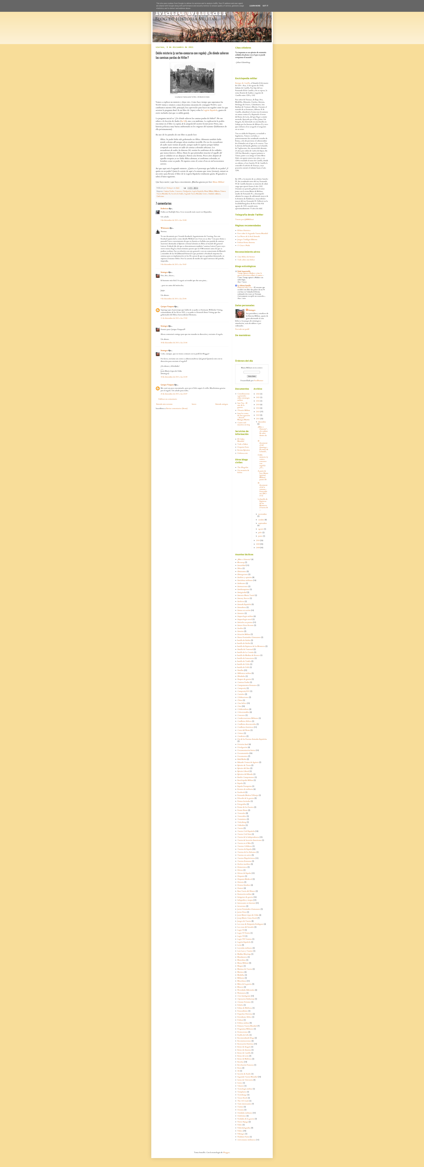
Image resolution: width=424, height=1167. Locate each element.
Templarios (241, 1092)
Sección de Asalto (177, 194)
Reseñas (240, 1062)
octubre (261, 520)
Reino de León (243, 1056)
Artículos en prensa (245, 622)
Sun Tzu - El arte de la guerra (242, 405)
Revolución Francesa (245, 1065)
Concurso (178, 191)
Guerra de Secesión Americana (249, 840)
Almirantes (241, 571)
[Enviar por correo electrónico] (189, 188)
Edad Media (241, 759)
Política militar (243, 1023)
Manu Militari (208, 191)
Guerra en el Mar (244, 843)
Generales (241, 813)
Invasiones (241, 906)
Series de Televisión (245, 1080)
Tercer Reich (242, 1098)
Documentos (242, 756)
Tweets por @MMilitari (244, 219)
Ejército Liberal (243, 771)
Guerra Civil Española (246, 831)
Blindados (241, 676)
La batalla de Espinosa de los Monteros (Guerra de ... (263, 504)
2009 (258, 544)
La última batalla (244, 285)
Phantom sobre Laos (245, 287)
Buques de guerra (244, 679)
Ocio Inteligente (243, 996)
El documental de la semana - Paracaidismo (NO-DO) (262, 489)
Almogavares (242, 574)
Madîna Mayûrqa (244, 954)
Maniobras (241, 960)
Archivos (240, 601)
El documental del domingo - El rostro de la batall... (263, 446)
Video (239, 1125)
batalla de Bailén (243, 640)
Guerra (240, 828)
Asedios (240, 628)
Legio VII (241, 936)
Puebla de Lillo (243, 1035)
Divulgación (187, 191)
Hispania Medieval (244, 879)
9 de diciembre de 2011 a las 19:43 (173, 264)
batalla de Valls (243, 667)
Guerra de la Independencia (248, 837)
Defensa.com (242, 453)
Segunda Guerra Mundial (193, 194)
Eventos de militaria (245, 789)
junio (260, 536)
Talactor (240, 1086)
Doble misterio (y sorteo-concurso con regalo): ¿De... (263, 461)
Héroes (240, 870)
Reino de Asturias (244, 1050)
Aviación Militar (243, 634)
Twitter (240, 1107)
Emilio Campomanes (245, 777)
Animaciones (242, 586)
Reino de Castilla (244, 1053)
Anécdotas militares (245, 580)
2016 (258, 401)
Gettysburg (241, 822)
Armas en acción (243, 610)
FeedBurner (258, 380)
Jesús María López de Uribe (248, 915)
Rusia (239, 1068)
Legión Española (210, 110)
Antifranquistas (243, 589)
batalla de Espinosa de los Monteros (251, 646)
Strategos (164, 272)
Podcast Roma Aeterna (246, 242)
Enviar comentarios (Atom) (176, 408)
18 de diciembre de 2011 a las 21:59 (174, 377)
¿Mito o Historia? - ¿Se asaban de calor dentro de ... (263, 432)
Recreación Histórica (245, 1044)
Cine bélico (241, 703)
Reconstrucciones (244, 1041)
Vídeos (240, 1131)
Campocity (241, 688)
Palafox (240, 1005)
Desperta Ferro (243, 447)
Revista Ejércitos (243, 450)
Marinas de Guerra (244, 969)
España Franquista (244, 786)
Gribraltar (241, 825)
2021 (258, 397)
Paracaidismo (242, 1011)
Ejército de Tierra (244, 765)
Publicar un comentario (167, 399)
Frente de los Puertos (245, 807)
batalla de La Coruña (245, 652)
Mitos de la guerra (244, 984)
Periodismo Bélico (244, 1017)
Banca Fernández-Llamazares (249, 637)
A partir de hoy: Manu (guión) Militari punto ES (263, 475)
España (240, 783)
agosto (261, 529)
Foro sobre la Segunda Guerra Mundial (252, 233)
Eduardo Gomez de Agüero (248, 762)
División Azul (242, 744)
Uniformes (160, 196)
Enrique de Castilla (242, 83)
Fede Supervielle (244, 271)
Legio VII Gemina (244, 939)
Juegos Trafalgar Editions (247, 239)
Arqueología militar (245, 616)
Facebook (241, 792)
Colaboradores (243, 709)
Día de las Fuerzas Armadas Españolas (252, 739)
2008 (258, 547)
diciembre (262, 422)
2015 (258, 404)
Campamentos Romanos (247, 685)
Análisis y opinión (244, 577)
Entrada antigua (221, 404)
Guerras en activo (244, 855)
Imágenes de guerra (245, 897)
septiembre (262, 523)
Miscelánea (241, 981)
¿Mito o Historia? (244, 559)
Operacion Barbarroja (245, 999)
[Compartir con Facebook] (195, 188)
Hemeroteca (242, 867)
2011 (258, 418)
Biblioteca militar (244, 673)
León (239, 945)
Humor (240, 888)
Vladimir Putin (243, 1137)
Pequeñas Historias (244, 1014)
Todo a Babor (242, 444)
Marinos (240, 972)
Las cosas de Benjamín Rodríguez (250, 924)
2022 (258, 394)
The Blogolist (242, 467)
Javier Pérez (241, 912)
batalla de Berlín (243, 643)
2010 (258, 540)
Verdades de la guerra (245, 1119)
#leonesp (240, 562)
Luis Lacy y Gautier (245, 951)
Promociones (242, 1032)
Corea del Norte (243, 730)
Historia (240, 882)
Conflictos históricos (245, 727)
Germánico (241, 819)
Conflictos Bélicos (244, 721)
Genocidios (241, 816)
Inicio (194, 404)
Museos (240, 987)
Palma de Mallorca (244, 1008)
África (239, 568)
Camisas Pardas (169, 191)
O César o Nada (243, 245)
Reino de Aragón (244, 1047)
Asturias (240, 631)
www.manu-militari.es (246, 1140)
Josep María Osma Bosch (247, 918)
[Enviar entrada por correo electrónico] (184, 188)
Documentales (243, 753)
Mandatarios (242, 957)
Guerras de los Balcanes (246, 852)
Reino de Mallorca (244, 1059)
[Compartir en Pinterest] (197, 188)
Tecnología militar (244, 1089)
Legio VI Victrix (243, 933)
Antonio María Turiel (245, 595)
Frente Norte (242, 810)
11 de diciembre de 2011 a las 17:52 (174, 318)
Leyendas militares (244, 948)
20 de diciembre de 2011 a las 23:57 (174, 394)
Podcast (240, 1020)
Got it (265, 6)
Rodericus (164, 208)
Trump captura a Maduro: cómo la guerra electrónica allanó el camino (250, 274)
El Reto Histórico (244, 230)
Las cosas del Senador (245, 927)
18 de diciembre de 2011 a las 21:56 (174, 342)
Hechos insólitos (243, 864)
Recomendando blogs (245, 1038)
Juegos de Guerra (244, 921)
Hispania (240, 876)
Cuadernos (241, 736)
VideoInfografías (244, 1128)
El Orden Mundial (240, 440)
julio (260, 532)
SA (169, 194)
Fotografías (241, 804)
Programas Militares (245, 1029)
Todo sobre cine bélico (246, 260)
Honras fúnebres (243, 885)
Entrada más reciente (164, 404)
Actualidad (241, 565)
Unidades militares (214, 194)
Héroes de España (244, 873)
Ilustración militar (244, 894)
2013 (258, 411)
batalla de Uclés (243, 664)
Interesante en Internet (246, 903)
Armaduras (241, 607)
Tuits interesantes (244, 1104)
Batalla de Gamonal (245, 649)
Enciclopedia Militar (245, 780)
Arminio (240, 613)
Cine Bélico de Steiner (246, 257)
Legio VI (240, 930)
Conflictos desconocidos (246, 724)
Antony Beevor (243, 598)
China (239, 700)
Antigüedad (242, 592)
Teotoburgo (242, 1095)
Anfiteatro (241, 583)
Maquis (240, 966)
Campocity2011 (243, 691)
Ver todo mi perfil (242, 329)
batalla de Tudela (244, 661)
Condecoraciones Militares (247, 718)
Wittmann (165, 228)
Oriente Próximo (244, 1002)
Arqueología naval (244, 619)
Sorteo (205, 194)
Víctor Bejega (242, 1122)
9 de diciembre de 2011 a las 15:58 (173, 220)
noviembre (262, 514)
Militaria (217, 191)
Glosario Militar (243, 410)
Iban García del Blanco (246, 891)
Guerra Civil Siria (244, 834)
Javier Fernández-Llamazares (248, 909)
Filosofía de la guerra (245, 798)
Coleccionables (243, 712)
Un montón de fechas (243, 471)
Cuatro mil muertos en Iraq (243, 423)
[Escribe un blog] (191, 188)
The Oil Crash (243, 1101)
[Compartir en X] (193, 188)
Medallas (240, 975)
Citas (239, 706)
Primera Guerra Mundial (247, 1026)
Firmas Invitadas (243, 801)
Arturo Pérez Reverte (245, 625)
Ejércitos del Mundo (245, 774)
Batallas (240, 670)
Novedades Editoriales (246, 990)
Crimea (240, 733)
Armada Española (244, 604)
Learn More (254, 6)
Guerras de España (244, 849)
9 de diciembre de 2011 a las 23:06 (173, 298)
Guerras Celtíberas (244, 846)
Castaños (240, 694)
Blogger (226, 1152)
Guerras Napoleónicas (246, 858)
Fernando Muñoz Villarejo (247, 795)
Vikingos (241, 1134)
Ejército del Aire (243, 768)
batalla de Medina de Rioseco (248, 655)
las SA (183, 121)
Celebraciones (242, 697)
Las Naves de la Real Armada (248, 236)
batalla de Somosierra (245, 658)
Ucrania (240, 1110)
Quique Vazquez (167, 306)
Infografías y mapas (245, 900)
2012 (258, 415)
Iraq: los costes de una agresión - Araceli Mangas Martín (243, 416)
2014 (258, 408)
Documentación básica (246, 750)
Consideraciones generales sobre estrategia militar (243, 397)
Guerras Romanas (244, 861)
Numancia (241, 993)
